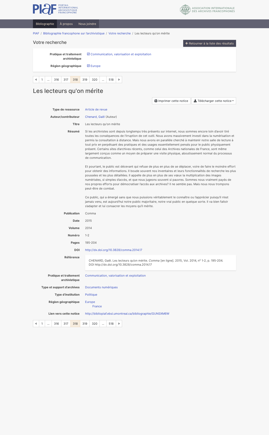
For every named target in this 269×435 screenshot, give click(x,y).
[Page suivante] (119, 79)
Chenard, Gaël (95, 117)
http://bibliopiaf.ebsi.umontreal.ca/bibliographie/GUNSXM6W (127, 313)
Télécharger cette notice (214, 101)
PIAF (36, 33)
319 (84, 79)
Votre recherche (120, 33)
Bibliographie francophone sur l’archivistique (73, 33)
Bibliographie (45, 24)
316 (56, 79)
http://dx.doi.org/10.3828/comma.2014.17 (113, 250)
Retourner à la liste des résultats (211, 43)
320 (94, 79)
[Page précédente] (36, 79)
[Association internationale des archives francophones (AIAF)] (207, 10)
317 (65, 79)
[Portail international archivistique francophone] (55, 10)
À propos (66, 24)
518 (111, 79)
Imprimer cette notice (172, 101)
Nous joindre (87, 24)
